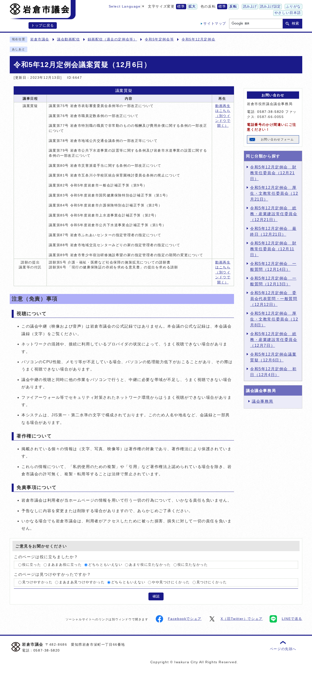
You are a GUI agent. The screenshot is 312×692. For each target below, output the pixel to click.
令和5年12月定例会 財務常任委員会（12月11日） (273, 249)
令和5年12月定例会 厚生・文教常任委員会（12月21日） (274, 193)
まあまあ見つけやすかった (82, 582)
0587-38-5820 (270, 112)
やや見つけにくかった (171, 582)
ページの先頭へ (283, 649)
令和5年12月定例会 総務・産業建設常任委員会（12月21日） (273, 214)
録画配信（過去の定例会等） (112, 39)
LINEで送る (292, 619)
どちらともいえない (105, 564)
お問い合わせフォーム (277, 139)
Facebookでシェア (185, 619)
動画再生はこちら (222, 116)
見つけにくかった (211, 582)
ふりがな (293, 6)
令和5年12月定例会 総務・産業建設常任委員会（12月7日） (273, 340)
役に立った (31, 564)
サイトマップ (214, 23)
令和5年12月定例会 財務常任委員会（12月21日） (273, 173)
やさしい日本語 (287, 13)
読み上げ (250, 6)
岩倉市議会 (39, 39)
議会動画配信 (68, 39)
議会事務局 (262, 401)
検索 (295, 23)
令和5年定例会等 (159, 39)
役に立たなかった (192, 564)
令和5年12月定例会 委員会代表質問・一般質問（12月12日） (273, 299)
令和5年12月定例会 (198, 39)
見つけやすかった (37, 582)
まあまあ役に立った (65, 564)
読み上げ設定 (270, 6)
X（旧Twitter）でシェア (242, 619)
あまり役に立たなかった (150, 564)
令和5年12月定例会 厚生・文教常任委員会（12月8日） (274, 319)
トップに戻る (42, 25)
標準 (181, 6)
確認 (156, 596)
